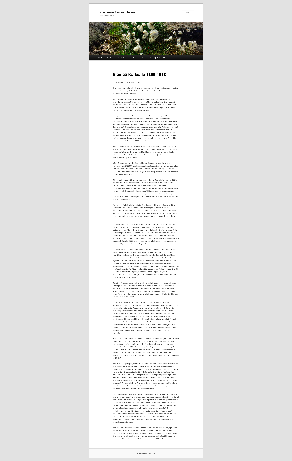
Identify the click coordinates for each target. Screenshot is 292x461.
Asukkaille (110, 58)
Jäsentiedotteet (122, 58)
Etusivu (100, 58)
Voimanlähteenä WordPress (146, 453)
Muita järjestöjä (155, 58)
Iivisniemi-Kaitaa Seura (116, 11)
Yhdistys (166, 58)
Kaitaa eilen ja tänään (138, 58)
